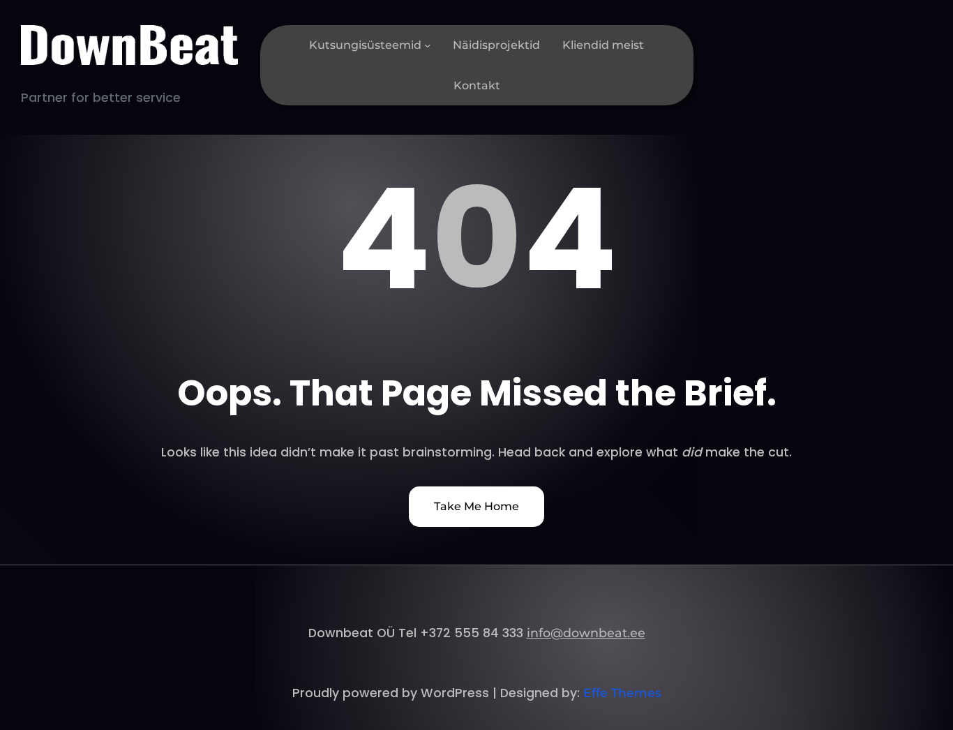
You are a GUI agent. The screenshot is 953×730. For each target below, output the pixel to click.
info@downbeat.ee (586, 632)
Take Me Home (476, 506)
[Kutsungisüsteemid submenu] (427, 45)
